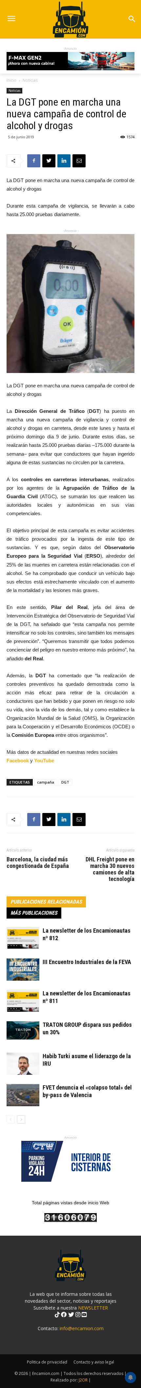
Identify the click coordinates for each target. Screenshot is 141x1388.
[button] (132, 19)
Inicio (11, 80)
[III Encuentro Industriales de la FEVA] (23, 969)
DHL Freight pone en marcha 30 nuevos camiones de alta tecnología (110, 869)
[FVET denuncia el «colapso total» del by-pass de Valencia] (23, 1095)
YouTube (44, 760)
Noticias (30, 80)
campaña (45, 782)
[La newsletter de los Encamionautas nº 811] (23, 1001)
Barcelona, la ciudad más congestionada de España (38, 862)
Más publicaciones (33, 913)
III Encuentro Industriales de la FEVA (87, 961)
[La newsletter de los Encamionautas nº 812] (23, 938)
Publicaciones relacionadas (46, 902)
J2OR (83, 1380)
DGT (65, 782)
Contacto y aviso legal (93, 1362)
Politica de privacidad (47, 1362)
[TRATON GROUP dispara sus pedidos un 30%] (23, 1030)
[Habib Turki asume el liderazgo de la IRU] (23, 1064)
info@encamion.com (82, 1328)
